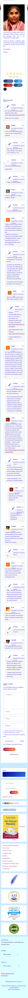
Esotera (13, 982)
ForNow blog (4, 976)
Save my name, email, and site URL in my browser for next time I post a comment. (13, 731)
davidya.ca (14, 912)
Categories (4, 962)
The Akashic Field (6, 853)
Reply (23, 105)
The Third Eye (5, 869)
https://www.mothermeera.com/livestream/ (16, 115)
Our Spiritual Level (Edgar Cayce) (10, 864)
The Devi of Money (7, 851)
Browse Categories (6, 974)
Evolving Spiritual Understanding (10, 845)
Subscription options (7, 797)
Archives (3, 951)
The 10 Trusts (5, 848)
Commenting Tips (14, 754)
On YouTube (6, 49)
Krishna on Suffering (7, 861)
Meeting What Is (6, 858)
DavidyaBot (16, 803)
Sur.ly (17, 916)
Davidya (13, 105)
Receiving (4, 856)
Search (4, 770)
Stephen (13, 160)
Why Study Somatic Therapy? (9, 866)
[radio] (7, 74)
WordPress (19, 982)
